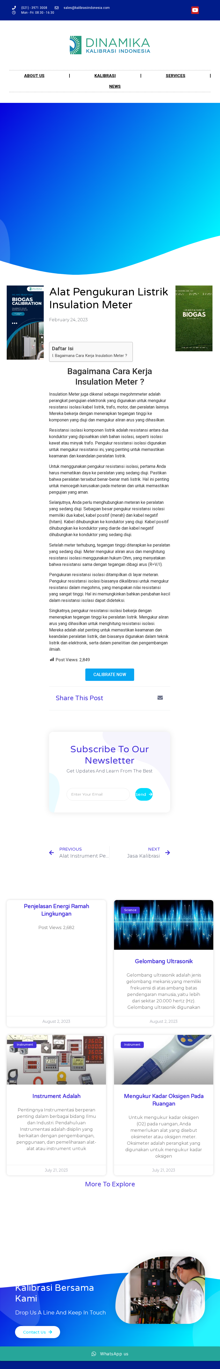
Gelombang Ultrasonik (164, 961)
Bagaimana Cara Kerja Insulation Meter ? (91, 355)
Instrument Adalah (56, 1096)
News (115, 86)
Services (175, 75)
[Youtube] (195, 10)
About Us (34, 75)
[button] (109, 675)
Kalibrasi (105, 75)
